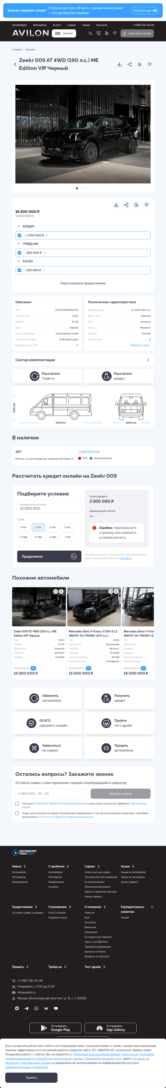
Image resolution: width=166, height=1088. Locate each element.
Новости (90, 912)
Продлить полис (57, 917)
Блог (87, 917)
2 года (52, 537)
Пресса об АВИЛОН (96, 942)
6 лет (53, 527)
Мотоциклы (39, 25)
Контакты (101, 25)
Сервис (71, 25)
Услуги (57, 25)
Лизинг (125, 917)
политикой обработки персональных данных (62, 803)
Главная (17, 49)
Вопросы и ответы (95, 951)
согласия (126, 558)
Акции (86, 25)
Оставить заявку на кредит (28, 912)
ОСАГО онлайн (57, 912)
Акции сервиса (93, 896)
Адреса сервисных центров (101, 891)
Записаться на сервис (98, 872)
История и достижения (98, 937)
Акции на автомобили (133, 872)
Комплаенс (91, 932)
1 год (67, 537)
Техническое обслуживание (101, 877)
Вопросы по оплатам (97, 956)
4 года (23, 537)
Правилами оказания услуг (103, 1058)
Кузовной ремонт (95, 882)
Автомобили (19, 25)
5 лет (67, 527)
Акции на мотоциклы (133, 877)
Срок (20, 519)
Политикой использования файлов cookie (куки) (105, 1054)
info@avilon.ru (26, 992)
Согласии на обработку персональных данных (66, 817)
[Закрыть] (155, 10)
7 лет (38, 527)
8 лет (24, 527)
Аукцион (53, 886)
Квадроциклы (20, 882)
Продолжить (32, 556)
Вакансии (90, 927)
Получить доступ (144, 10)
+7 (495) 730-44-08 (88, 451)
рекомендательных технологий (26, 1067)
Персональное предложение (83, 283)
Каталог (30, 49)
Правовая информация (98, 946)
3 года (38, 537)
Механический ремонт (98, 886)
